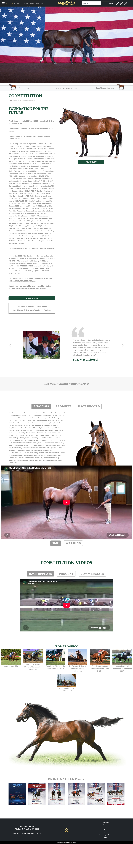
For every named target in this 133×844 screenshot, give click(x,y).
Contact (25, 3)
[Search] (99, 3)
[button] (21, 306)
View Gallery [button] (91, 162)
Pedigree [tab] (63, 406)
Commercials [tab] (92, 573)
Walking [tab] (73, 543)
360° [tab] (55, 543)
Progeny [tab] (66, 573)
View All (81, 779)
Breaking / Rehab (106, 835)
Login (74, 842)
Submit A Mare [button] (32, 298)
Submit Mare (108, 3)
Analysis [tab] (41, 406)
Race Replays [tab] (40, 573)
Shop (37, 3)
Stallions (9, 3)
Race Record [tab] (89, 406)
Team (43, 3)
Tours (32, 3)
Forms (16, 3)
